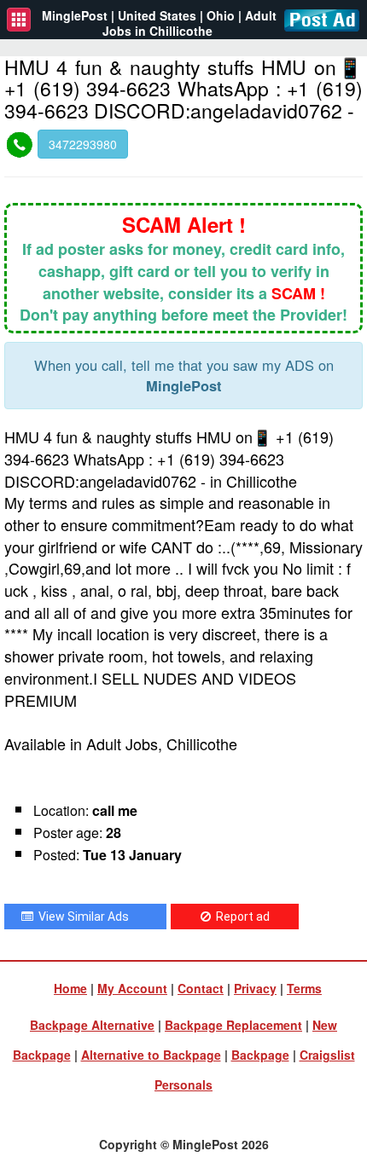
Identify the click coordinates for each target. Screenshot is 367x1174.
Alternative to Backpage (151, 1054)
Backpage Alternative (92, 1024)
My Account (132, 988)
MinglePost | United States (119, 15)
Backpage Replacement (233, 1024)
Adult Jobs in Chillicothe (189, 23)
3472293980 (83, 144)
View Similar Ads (81, 916)
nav (19, 20)
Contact (201, 988)
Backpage (260, 1054)
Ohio (221, 15)
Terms (304, 988)
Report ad (240, 916)
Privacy (255, 988)
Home (70, 988)
